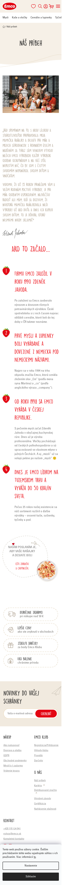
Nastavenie (31, 865)
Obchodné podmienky (15, 760)
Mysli (6, 17)
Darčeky (38, 760)
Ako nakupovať (11, 745)
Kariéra (38, 785)
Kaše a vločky (19, 17)
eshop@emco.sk (12, 834)
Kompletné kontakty (13, 839)
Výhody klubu (41, 750)
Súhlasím (31, 876)
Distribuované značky (45, 790)
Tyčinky (59, 17)
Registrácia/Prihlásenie (46, 745)
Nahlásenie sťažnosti (45, 809)
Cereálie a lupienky (41, 17)
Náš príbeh (40, 780)
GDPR (6, 755)
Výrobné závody (42, 798)
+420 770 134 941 (12, 829)
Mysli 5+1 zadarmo (13, 766)
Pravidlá (38, 755)
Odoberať (46, 713)
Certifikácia (40, 804)
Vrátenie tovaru (11, 771)
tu (35, 857)
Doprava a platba (12, 750)
